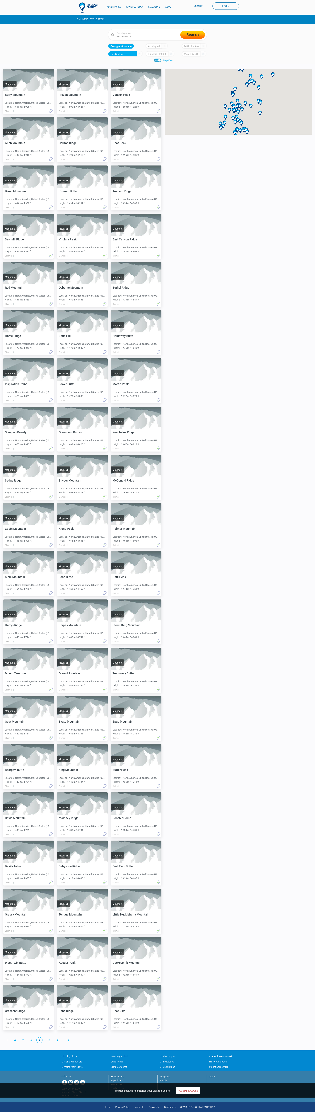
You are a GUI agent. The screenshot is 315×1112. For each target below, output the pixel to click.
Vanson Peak (121, 94)
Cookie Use (154, 1107)
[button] (225, 117)
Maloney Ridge (68, 818)
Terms (108, 1107)
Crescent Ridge (15, 1011)
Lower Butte (66, 384)
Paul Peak (119, 577)
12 (67, 1040)
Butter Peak (120, 770)
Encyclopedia (117, 1076)
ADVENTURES (114, 6)
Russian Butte (68, 191)
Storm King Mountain (126, 625)
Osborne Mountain (71, 287)
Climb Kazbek (167, 1061)
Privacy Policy (122, 1107)
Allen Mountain (15, 143)
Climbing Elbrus (69, 1056)
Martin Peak (121, 384)
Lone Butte (66, 577)
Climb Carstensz (119, 1067)
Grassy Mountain (16, 914)
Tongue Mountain (70, 914)
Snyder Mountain (70, 480)
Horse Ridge (13, 336)
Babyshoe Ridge (69, 866)
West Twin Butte (15, 962)
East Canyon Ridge (125, 239)
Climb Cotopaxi (167, 1056)
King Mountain (68, 770)
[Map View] (157, 60)
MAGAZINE (154, 6)
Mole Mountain (15, 577)
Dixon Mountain (15, 191)
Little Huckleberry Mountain (131, 914)
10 (48, 1040)
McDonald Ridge (123, 480)
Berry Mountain (15, 94)
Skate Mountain (69, 721)
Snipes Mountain (70, 625)
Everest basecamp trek (220, 1056)
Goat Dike (119, 1011)
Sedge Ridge (13, 480)
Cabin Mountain (15, 528)
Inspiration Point (16, 384)
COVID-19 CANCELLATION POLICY (197, 1107)
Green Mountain (69, 673)
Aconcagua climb (119, 1056)
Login (225, 6)
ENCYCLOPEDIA (134, 6)
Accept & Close (188, 1090)
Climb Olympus (167, 1067)
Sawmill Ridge (14, 239)
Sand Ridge (66, 1011)
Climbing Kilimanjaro (72, 1061)
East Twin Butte (123, 866)
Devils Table (13, 866)
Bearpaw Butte (14, 770)
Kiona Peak (66, 528)
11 (58, 1040)
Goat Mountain (14, 721)
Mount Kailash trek (218, 1067)
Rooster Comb (122, 818)
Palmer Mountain (124, 528)
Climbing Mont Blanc (72, 1067)
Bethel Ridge (121, 287)
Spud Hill (65, 336)
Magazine (165, 1076)
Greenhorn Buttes (70, 432)
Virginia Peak (67, 239)
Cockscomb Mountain (127, 962)
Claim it (8, 111)
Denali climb (117, 1061)
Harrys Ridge (13, 625)
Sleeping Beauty (15, 432)
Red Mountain (14, 287)
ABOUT (169, 6)
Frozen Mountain (70, 94)
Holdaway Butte (123, 336)
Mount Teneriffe (15, 673)
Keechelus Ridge (124, 432)
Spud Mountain (123, 721)
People (163, 1080)
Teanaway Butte (123, 673)
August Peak (67, 962)
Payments (139, 1107)
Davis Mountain (15, 818)
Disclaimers (170, 1107)
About (212, 1076)
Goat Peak (119, 143)
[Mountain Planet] (91, 7)
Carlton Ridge (68, 143)
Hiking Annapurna (218, 1061)
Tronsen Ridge (122, 191)
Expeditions (117, 1080)
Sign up (198, 6)
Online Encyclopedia (91, 19)
